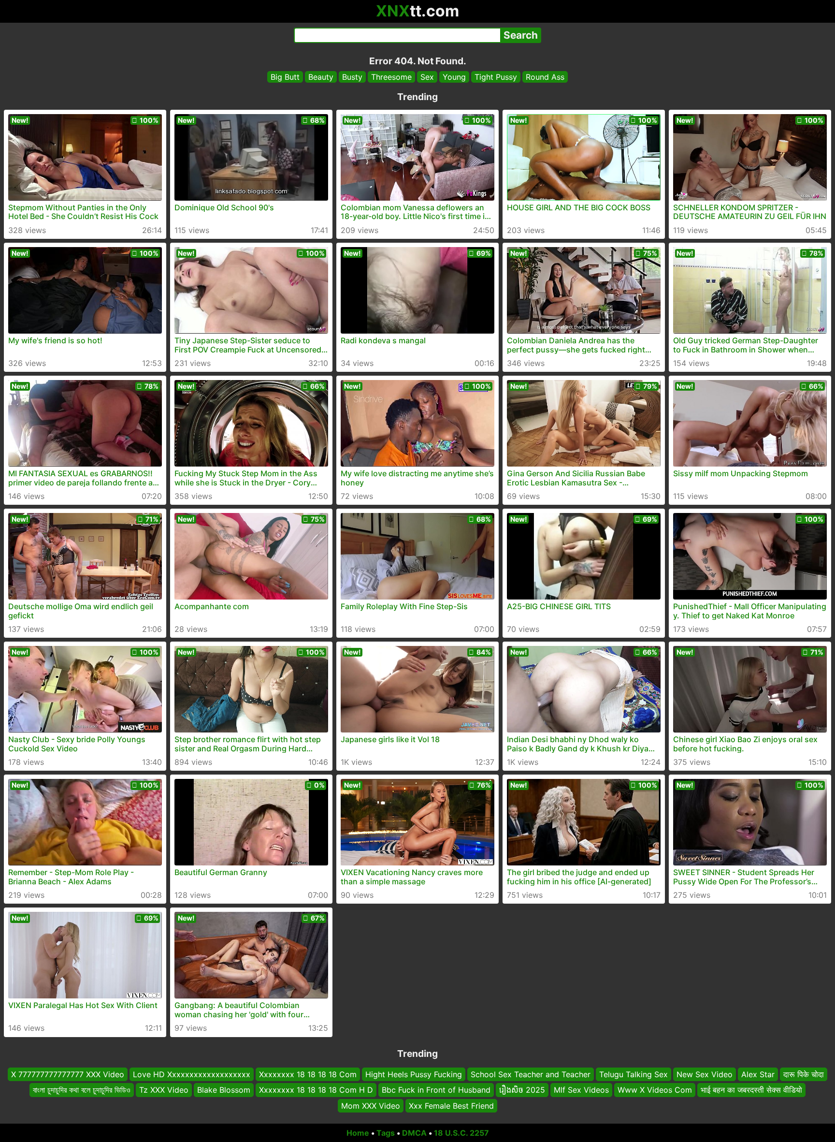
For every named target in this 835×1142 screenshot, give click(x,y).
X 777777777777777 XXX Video (67, 1074)
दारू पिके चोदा (803, 1074)
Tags (385, 1132)
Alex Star (758, 1074)
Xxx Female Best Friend (451, 1106)
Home (357, 1132)
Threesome (391, 77)
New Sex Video (705, 1074)
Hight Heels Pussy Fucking (413, 1074)
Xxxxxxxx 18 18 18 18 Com (308, 1074)
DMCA (414, 1132)
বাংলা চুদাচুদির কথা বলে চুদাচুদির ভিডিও (81, 1090)
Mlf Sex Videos (581, 1090)
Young (454, 77)
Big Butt (285, 77)
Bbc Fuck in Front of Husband (436, 1090)
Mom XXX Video (370, 1106)
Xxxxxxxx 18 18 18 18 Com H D (316, 1090)
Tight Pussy (496, 77)
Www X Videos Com (655, 1090)
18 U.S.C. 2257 (461, 1132)
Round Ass (545, 77)
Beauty (320, 77)
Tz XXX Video (163, 1090)
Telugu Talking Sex (633, 1074)
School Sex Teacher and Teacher (530, 1074)
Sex (427, 77)
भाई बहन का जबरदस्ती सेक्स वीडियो (751, 1090)
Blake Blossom (223, 1090)
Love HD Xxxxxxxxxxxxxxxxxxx (191, 1074)
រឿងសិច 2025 (522, 1090)
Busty (352, 77)
